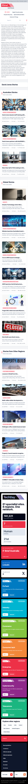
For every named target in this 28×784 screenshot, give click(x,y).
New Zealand (7, 728)
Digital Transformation (17, 12)
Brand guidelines (7, 745)
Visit (4, 595)
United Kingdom (16, 728)
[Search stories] (25, 738)
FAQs (4, 758)
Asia (5, 725)
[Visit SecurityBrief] (10, 681)
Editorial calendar (7, 751)
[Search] (20, 20)
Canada (10, 725)
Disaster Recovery (8, 14)
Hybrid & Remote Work (19, 14)
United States (7, 731)
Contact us (5, 748)
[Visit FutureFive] (10, 641)
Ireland (20, 725)
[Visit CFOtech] (10, 581)
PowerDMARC (21, 782)
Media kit (12, 595)
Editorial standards (7, 755)
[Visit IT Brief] (10, 661)
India (15, 725)
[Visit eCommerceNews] (10, 621)
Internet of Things (14, 17)
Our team (5, 764)
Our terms (5, 768)
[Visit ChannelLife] (10, 601)
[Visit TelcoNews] (10, 701)
